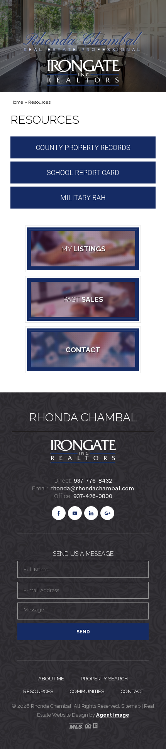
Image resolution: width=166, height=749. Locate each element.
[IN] (91, 513)
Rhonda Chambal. (52, 706)
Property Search (104, 679)
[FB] (59, 513)
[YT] (75, 513)
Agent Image (112, 715)
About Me (51, 679)
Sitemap (131, 706)
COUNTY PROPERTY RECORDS (83, 147)
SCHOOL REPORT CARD (83, 172)
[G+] (107, 513)
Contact (132, 691)
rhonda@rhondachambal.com (92, 488)
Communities (87, 691)
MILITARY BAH (83, 198)
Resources (38, 691)
